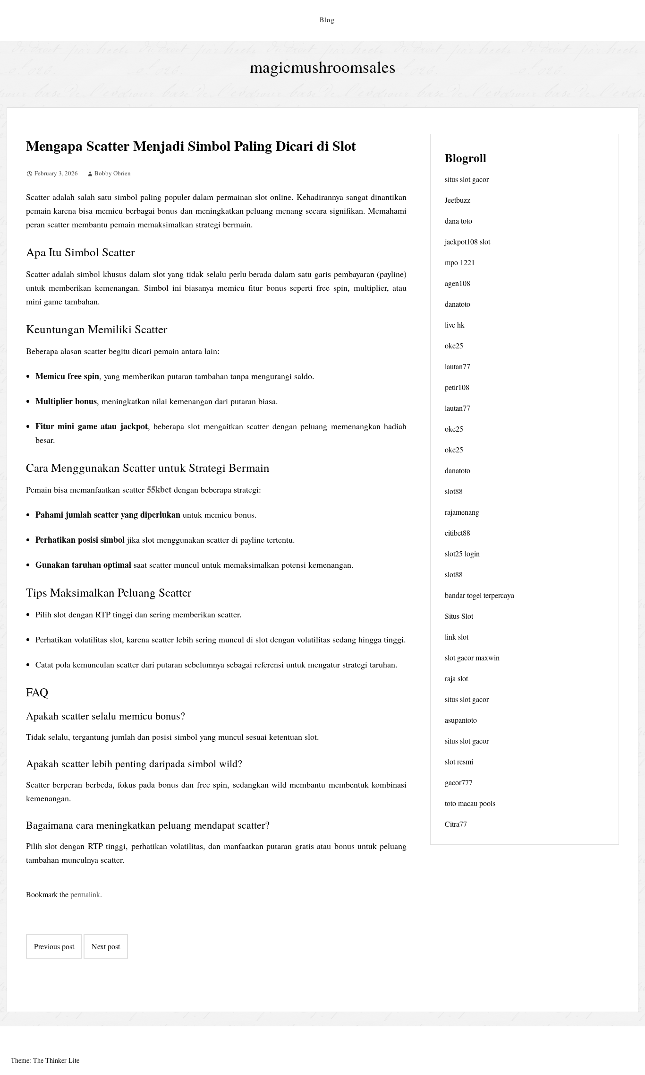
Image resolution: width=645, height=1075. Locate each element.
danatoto (457, 304)
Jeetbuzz (457, 200)
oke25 (454, 345)
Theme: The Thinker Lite (45, 1060)
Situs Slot (459, 616)
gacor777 (459, 782)
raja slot (456, 678)
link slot (456, 637)
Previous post (54, 946)
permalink (85, 894)
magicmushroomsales (323, 66)
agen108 (457, 283)
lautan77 (457, 366)
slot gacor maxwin (472, 657)
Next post (106, 946)
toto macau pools (470, 803)
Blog (327, 19)
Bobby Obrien (112, 173)
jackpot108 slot (467, 241)
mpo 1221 (460, 262)
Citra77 (456, 824)
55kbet (159, 489)
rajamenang (462, 512)
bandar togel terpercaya (479, 595)
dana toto (458, 220)
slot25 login (462, 553)
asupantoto (461, 720)
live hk (455, 324)
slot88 (454, 491)
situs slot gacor (467, 179)
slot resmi (459, 761)
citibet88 (457, 533)
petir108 (457, 387)
